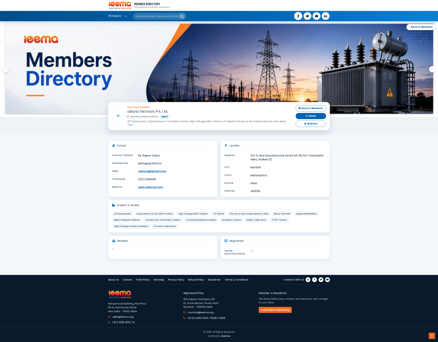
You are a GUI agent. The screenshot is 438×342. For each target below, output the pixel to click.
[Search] (182, 16)
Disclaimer (214, 279)
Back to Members (422, 27)
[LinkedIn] (308, 279)
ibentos (226, 336)
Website (312, 123)
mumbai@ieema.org (201, 312)
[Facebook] (314, 279)
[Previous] (6, 69)
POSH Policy (143, 279)
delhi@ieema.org (123, 317)
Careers (127, 279)
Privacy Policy (176, 279)
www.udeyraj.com (150, 187)
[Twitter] (321, 279)
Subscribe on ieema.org (275, 310)
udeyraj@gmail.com (152, 171)
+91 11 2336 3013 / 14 (123, 322)
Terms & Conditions (236, 279)
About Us (113, 279)
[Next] (432, 69)
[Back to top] (432, 336)
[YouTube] (327, 279)
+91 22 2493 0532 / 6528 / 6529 (206, 318)
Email (312, 116)
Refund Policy (196, 279)
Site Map (159, 279)
